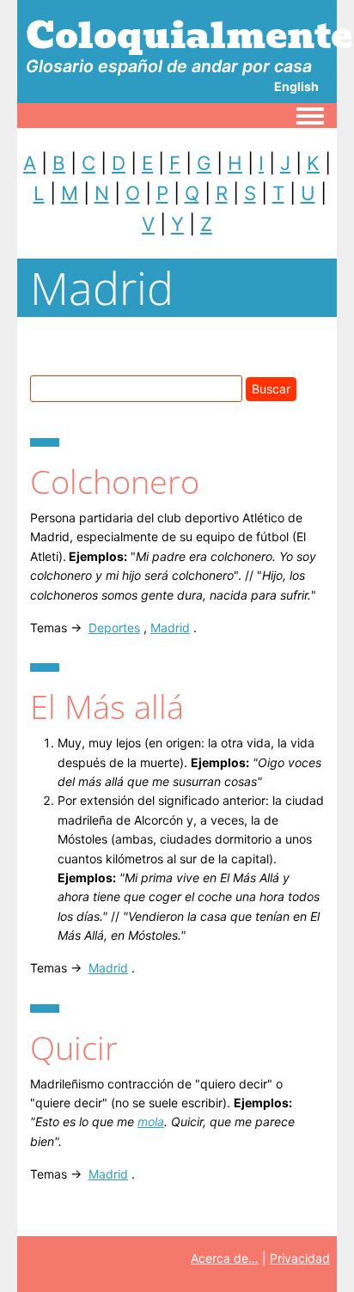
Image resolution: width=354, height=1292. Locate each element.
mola (150, 1121)
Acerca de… (225, 1258)
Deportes (114, 627)
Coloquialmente (189, 35)
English (296, 86)
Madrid (170, 627)
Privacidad (300, 1258)
